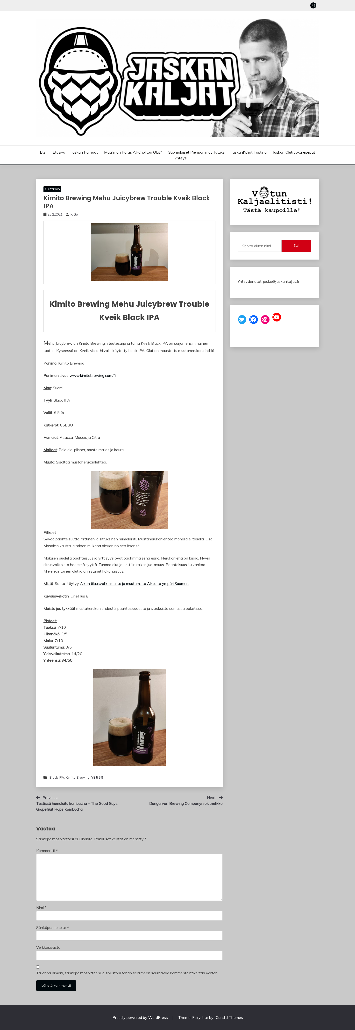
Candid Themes (229, 1017)
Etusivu (59, 152)
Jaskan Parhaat (84, 152)
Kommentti (47, 850)
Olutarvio (52, 189)
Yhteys (181, 158)
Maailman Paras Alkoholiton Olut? (133, 152)
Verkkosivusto (48, 947)
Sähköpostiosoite (52, 927)
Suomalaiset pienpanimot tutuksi (196, 152)
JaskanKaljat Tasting (249, 152)
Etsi (43, 152)
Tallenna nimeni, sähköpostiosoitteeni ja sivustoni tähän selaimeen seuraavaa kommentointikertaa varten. (127, 972)
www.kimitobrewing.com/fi (93, 375)
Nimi (41, 907)
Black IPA (57, 777)
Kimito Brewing (78, 777)
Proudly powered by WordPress (141, 1017)
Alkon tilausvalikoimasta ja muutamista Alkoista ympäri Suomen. (134, 583)
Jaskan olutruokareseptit (294, 152)
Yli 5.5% (97, 777)
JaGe (74, 214)
